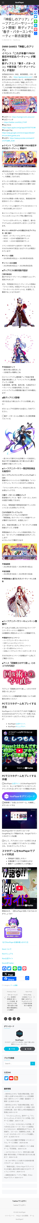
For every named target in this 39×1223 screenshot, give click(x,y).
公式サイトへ (20, 724)
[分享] (36, 33)
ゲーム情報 (13, 985)
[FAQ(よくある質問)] (10, 1018)
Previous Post (12, 1001)
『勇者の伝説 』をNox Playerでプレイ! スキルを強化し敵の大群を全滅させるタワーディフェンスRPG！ (19, 1169)
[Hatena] (36, 25)
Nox (3, 963)
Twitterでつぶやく (19, 1205)
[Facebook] (36, 12)
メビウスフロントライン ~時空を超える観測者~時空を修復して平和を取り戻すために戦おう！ (19, 1154)
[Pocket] (36, 29)
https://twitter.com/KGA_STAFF (15, 122)
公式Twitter (9, 963)
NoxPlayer (19, 2)
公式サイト (16, 783)
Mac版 (29, 1049)
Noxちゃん (16, 40)
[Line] (36, 21)
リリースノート (10, 1216)
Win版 (13, 1049)
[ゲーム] (14, 1018)
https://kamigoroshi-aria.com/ (23, 117)
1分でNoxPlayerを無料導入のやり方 (15, 942)
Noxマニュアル (7, 954)
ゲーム (32, 1216)
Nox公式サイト (7, 958)
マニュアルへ (20, 726)
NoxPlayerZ (19, 1219)
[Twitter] (36, 16)
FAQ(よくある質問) (22, 1216)
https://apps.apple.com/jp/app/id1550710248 (19, 127)
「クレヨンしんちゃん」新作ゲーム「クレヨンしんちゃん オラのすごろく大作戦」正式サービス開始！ (19, 1118)
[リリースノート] (5, 1018)
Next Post (27, 1000)
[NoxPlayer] (19, 10)
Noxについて (7, 949)
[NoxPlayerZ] (18, 1018)
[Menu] (3, 3)
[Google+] (36, 18)
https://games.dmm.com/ (23, 77)
